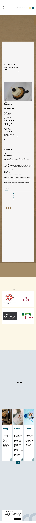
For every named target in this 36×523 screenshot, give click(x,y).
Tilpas (5, 519)
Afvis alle (10, 519)
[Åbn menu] (33, 8)
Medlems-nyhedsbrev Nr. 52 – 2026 (6, 430)
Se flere (18, 462)
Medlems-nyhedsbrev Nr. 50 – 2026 (29, 430)
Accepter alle (17, 519)
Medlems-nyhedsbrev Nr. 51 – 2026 (17, 430)
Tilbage (6, 190)
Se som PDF (7, 188)
